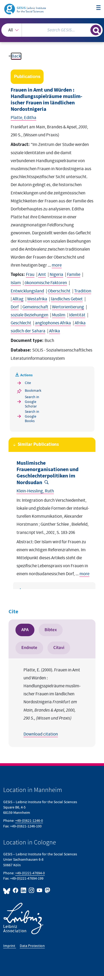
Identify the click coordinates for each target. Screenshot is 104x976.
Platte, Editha (23, 118)
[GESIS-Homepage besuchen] (25, 9)
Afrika (54, 331)
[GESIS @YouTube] (40, 890)
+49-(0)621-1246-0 (29, 820)
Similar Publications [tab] (38, 445)
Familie (73, 274)
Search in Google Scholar (32, 401)
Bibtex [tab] (51, 630)
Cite (28, 382)
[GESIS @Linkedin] (24, 890)
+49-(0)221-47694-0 (30, 873)
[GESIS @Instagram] (32, 890)
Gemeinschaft (35, 307)
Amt (42, 274)
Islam (16, 283)
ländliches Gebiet (67, 299)
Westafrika (37, 299)
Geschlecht (21, 323)
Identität (77, 315)
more (57, 265)
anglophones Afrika (53, 323)
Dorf (15, 307)
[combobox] (52, 30)
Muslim (58, 315)
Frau (30, 274)
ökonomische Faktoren (46, 283)
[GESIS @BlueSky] (7, 890)
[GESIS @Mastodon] (47, 890)
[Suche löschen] (86, 29)
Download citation (40, 734)
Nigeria (56, 274)
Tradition (82, 291)
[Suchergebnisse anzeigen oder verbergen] (96, 30)
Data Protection (32, 945)
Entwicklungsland (27, 291)
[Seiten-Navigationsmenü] (98, 8)
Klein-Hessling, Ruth (35, 491)
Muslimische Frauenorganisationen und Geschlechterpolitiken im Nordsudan (47, 472)
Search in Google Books (32, 416)
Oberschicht (59, 291)
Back (16, 56)
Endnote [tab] (29, 647)
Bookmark (33, 390)
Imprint (9, 945)
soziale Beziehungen (29, 315)
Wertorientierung (68, 307)
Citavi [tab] (58, 647)
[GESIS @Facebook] (16, 890)
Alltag (18, 299)
